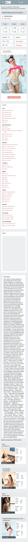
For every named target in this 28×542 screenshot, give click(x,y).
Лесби (5, 168)
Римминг (6, 140)
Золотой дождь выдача (10, 223)
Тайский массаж (8, 150)
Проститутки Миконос (6, 7)
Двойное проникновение (10, 118)
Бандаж (6, 185)
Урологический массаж (9, 148)
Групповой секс (8, 116)
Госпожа (6, 173)
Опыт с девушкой (8, 193)
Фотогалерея (7, 51)
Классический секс (8, 110)
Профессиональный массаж (11, 144)
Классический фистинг (9, 206)
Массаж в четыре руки (9, 154)
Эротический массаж (9, 146)
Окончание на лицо (8, 219)
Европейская (19, 41)
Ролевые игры (7, 183)
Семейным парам (8, 134)
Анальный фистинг (8, 208)
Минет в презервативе (9, 192)
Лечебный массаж (8, 152)
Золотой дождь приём (9, 225)
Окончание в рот (8, 215)
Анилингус (6, 201)
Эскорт (6, 126)
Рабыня (6, 179)
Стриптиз (6, 165)
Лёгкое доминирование (9, 175)
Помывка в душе (8, 136)
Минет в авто (7, 197)
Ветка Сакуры (7, 160)
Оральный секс (7, 114)
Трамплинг (6, 187)
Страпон (6, 181)
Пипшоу (6, 138)
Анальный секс (7, 112)
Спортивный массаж (9, 156)
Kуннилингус (7, 199)
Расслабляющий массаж (10, 158)
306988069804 (8, 16)
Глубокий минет (8, 195)
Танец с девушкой (8, 167)
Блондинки (19, 45)
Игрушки (6, 120)
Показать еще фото (14, 97)
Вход (22, 1)
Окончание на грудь (8, 217)
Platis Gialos (16, 7)
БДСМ (5, 177)
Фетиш (5, 122)
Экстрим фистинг (8, 210)
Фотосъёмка (7, 128)
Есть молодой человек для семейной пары (13, 131)
